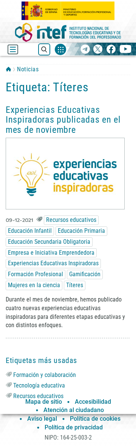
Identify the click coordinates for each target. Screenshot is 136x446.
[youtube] (125, 50)
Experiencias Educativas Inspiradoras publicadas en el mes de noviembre (63, 120)
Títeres (74, 285)
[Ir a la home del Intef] (68, 32)
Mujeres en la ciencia (34, 285)
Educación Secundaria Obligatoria (49, 241)
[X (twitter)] (98, 50)
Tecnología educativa (39, 385)
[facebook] (111, 50)
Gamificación (84, 274)
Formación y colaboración (44, 374)
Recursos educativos (71, 219)
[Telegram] (85, 50)
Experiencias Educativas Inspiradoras (53, 263)
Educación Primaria (81, 230)
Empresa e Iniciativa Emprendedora (51, 252)
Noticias (28, 69)
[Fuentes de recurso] (60, 49)
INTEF (8, 69)
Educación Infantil (30, 230)
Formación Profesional (35, 274)
